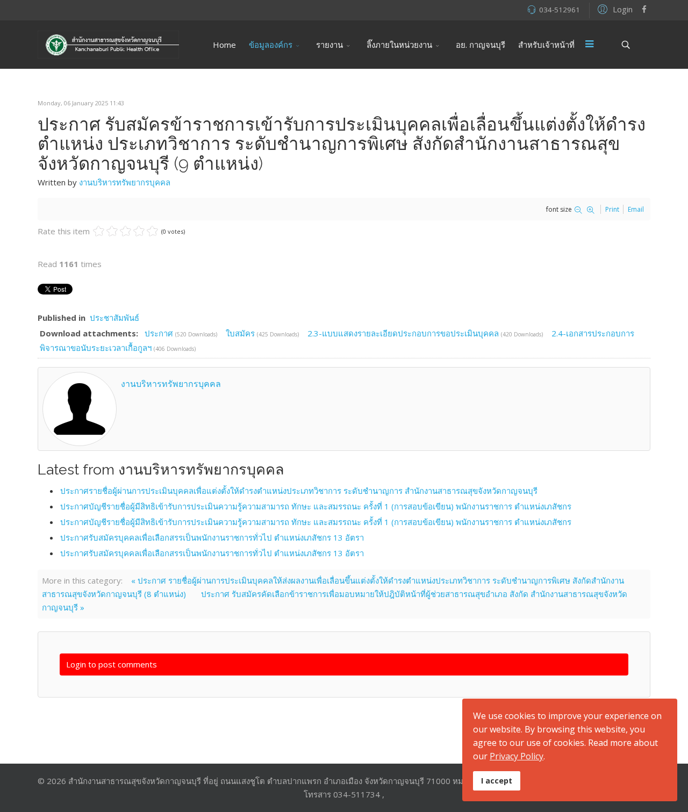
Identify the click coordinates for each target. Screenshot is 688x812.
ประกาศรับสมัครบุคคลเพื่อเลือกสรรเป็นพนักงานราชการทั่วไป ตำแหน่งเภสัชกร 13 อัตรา (212, 537)
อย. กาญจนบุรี (480, 44)
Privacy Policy (516, 756)
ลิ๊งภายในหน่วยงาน (399, 44)
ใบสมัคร (241, 333)
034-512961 (559, 10)
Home (224, 44)
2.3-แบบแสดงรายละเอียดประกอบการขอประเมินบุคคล (404, 333)
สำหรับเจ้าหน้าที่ (546, 44)
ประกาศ (160, 333)
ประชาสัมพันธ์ (114, 317)
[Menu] (589, 44)
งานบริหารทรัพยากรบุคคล (124, 182)
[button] (613, 9)
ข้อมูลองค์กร (270, 44)
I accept (496, 780)
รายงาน (329, 44)
